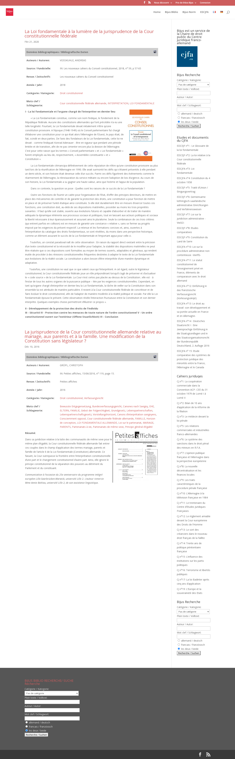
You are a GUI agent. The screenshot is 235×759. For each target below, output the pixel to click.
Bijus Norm (189, 12)
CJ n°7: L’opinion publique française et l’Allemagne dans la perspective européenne (193, 457)
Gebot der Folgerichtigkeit (95, 410)
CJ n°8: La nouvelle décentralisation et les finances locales (189, 470)
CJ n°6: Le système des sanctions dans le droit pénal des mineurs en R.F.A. (193, 443)
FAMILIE (75, 410)
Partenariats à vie (82, 426)
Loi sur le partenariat (129, 422)
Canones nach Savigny (135, 406)
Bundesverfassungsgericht (107, 406)
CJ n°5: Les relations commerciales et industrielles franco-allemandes (193, 430)
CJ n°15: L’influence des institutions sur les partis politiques (190, 561)
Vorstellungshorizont (104, 414)
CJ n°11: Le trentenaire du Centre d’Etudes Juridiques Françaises (191, 507)
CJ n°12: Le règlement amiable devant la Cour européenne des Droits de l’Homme (193, 520)
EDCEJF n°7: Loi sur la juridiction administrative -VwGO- (191, 218)
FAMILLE (140, 418)
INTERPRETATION (118, 103)
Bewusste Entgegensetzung (75, 406)
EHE (151, 406)
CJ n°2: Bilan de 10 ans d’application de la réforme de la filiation (193, 407)
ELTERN (64, 410)
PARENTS (65, 426)
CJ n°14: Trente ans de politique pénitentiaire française (189, 547)
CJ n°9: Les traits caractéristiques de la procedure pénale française (192, 484)
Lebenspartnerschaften (139, 410)
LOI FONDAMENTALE (142, 103)
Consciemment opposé (73, 418)
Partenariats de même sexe (108, 426)
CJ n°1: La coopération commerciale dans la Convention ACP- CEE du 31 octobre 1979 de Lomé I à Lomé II (192, 389)
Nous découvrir (161, 3)
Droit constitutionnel (71, 93)
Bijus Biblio (171, 12)
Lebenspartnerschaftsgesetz (76, 414)
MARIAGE (148, 422)
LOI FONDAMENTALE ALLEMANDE (97, 422)
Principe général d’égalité (139, 426)
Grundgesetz (118, 410)
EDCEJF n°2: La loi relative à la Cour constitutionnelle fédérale (193, 159)
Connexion (205, 3)
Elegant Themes (46, 754)
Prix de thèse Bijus (184, 3)
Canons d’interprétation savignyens (136, 414)
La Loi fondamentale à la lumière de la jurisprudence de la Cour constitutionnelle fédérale (89, 33)
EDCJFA (204, 12)
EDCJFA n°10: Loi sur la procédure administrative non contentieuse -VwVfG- (193, 251)
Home (157, 12)
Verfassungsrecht (93, 398)
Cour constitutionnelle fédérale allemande (83, 103)
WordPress (81, 754)
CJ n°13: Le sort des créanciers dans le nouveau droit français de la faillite (192, 534)
